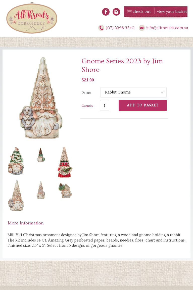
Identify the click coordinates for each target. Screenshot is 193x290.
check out (142, 12)
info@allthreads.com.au (167, 28)
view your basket (172, 12)
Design (86, 92)
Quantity (87, 106)
